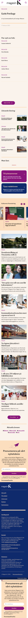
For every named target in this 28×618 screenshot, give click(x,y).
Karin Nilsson (4, 60)
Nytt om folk (4, 9)
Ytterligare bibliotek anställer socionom (12, 405)
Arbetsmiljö (12, 432)
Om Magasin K (5, 514)
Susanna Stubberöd (6, 43)
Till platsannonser (10, 174)
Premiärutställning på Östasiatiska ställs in (9, 253)
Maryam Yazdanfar (5, 77)
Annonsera (4, 556)
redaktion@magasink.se (11, 542)
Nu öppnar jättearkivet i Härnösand (10, 344)
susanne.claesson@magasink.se (9, 548)
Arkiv (18, 432)
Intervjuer (3, 126)
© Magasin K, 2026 (5, 574)
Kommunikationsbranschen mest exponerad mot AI (13, 314)
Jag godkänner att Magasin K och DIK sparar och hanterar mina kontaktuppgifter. (13, 477)
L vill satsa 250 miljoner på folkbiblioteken (11, 374)
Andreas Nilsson (5, 69)
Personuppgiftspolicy (7, 480)
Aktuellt (3, 116)
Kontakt (3, 535)
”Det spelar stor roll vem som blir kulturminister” (13, 283)
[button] (21, 204)
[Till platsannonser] (24, 174)
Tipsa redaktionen (10, 187)
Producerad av (22, 578)
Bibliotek (6, 430)
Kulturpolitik (21, 430)
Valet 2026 (13, 430)
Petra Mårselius (5, 52)
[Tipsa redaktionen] (24, 187)
